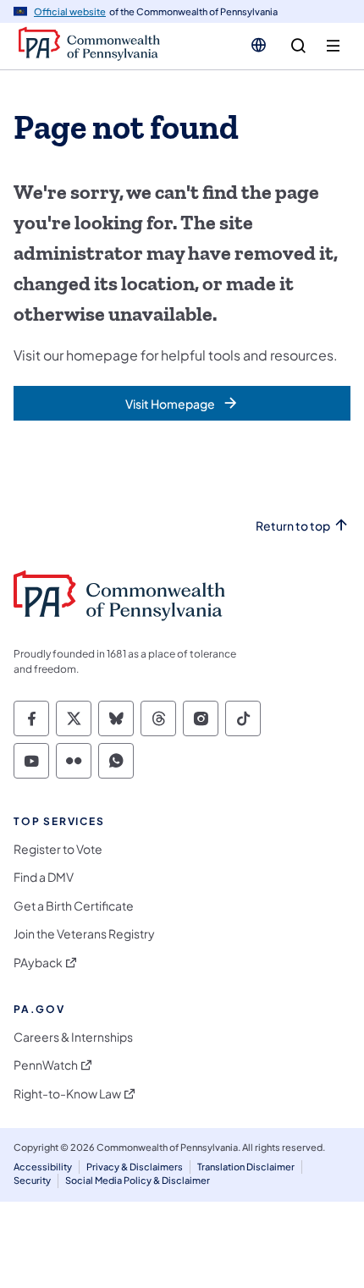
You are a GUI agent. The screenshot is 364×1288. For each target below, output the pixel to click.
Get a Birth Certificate (74, 906)
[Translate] (258, 44)
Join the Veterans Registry (84, 934)
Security (32, 1180)
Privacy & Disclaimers (134, 1166)
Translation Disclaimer (246, 1166)
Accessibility (43, 1166)
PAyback (38, 962)
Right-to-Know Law (67, 1094)
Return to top (293, 526)
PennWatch (46, 1065)
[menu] (333, 46)
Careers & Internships (73, 1037)
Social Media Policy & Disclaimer (137, 1180)
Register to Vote (58, 849)
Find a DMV (44, 877)
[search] (298, 46)
